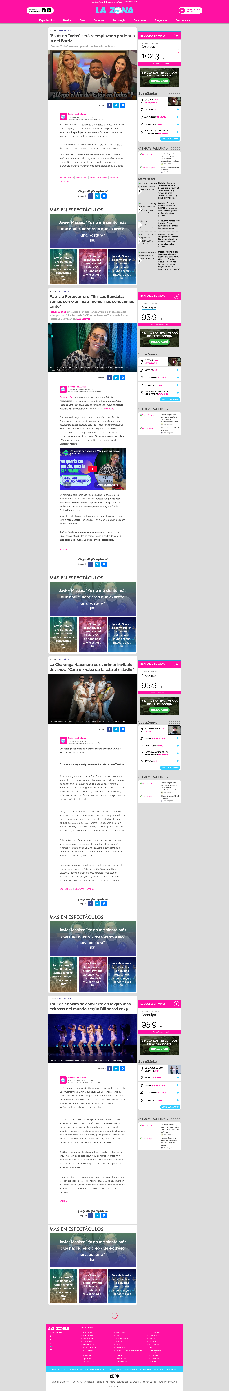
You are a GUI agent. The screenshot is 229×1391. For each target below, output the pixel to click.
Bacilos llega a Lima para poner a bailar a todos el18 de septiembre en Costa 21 (170, 157)
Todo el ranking (170, 138)
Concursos (140, 20)
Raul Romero (66, 889)
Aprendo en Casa (97, 2)
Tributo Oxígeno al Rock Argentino (170, 168)
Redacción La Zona (77, 114)
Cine (82, 20)
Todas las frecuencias (159, 64)
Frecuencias (183, 20)
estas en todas (67, 177)
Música (67, 20)
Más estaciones (131, 2)
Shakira (63, 1201)
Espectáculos (47, 20)
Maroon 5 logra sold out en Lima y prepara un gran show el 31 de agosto (170, 1141)
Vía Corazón (168, 163)
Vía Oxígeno (168, 172)
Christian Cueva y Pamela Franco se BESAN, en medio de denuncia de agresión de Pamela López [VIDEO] (168, 209)
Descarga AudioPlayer (114, 2)
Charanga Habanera (85, 889)
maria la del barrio (99, 177)
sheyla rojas (82, 177)
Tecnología (119, 20)
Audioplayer (83, 318)
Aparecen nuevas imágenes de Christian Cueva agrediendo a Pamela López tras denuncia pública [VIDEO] (168, 240)
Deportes (99, 20)
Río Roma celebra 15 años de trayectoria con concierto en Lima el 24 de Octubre (170, 1128)
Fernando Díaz (58, 311)
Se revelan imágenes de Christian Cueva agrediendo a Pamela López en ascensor (169, 224)
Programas (161, 20)
